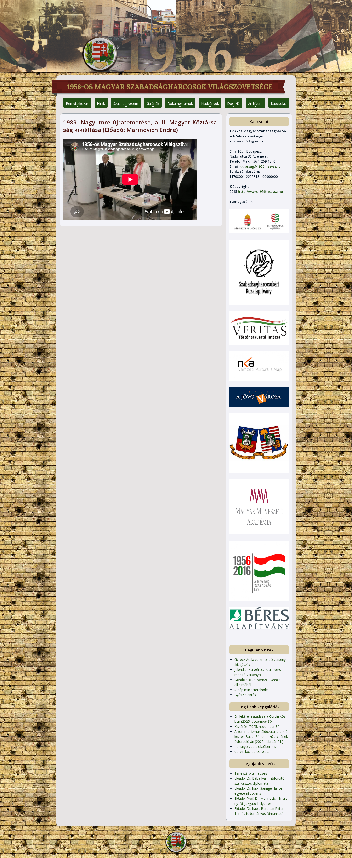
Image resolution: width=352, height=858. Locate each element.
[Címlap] (176, 842)
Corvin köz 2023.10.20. (251, 751)
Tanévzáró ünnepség (250, 773)
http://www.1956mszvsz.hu (260, 191)
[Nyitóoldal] (99, 54)
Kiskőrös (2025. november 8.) (256, 726)
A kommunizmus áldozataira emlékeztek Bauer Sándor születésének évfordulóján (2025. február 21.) (261, 736)
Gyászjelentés (245, 694)
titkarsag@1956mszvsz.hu (260, 166)
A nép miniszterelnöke (251, 689)
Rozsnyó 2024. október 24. (255, 746)
